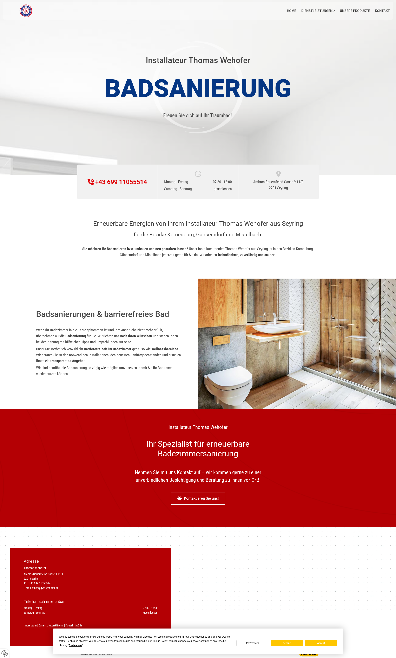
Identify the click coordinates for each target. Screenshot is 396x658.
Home (291, 11)
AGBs (79, 625)
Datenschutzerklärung (51, 625)
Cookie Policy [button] (159, 641)
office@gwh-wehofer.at (45, 588)
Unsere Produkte (355, 11)
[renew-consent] (4, 653)
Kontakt (382, 11)
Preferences (252, 643)
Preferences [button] (75, 645)
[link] (315, 11)
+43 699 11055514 (40, 583)
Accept (321, 643)
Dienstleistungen (316, 11)
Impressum (30, 625)
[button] (198, 498)
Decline (287, 643)
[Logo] (19, 11)
